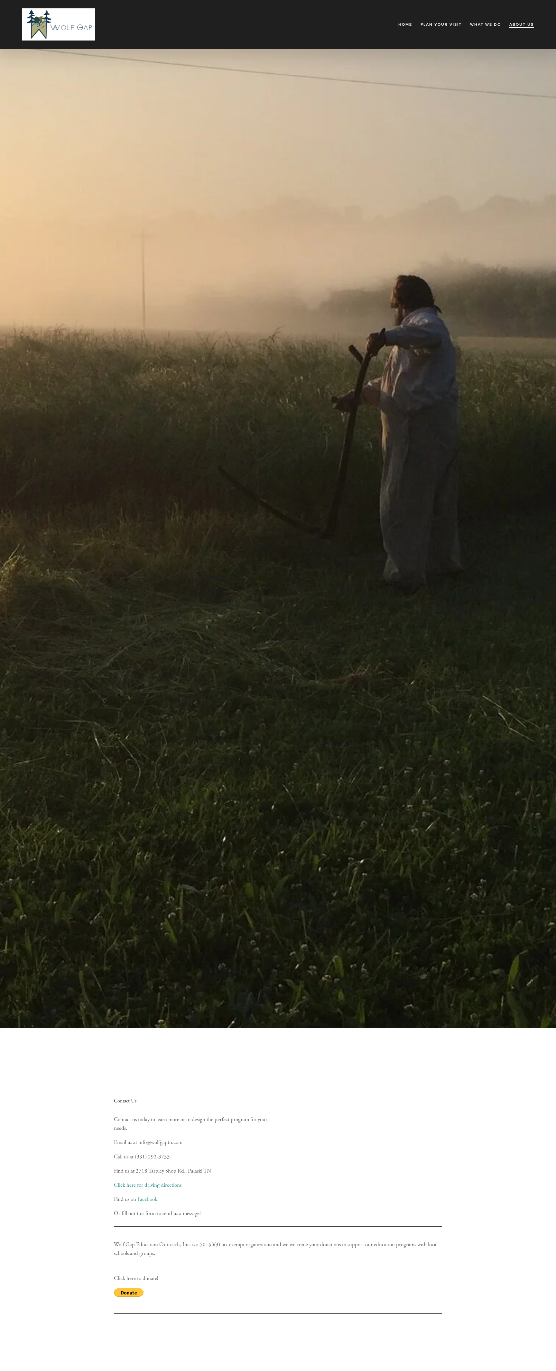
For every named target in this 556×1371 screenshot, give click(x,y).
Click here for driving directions (147, 1185)
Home (405, 24)
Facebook (147, 1199)
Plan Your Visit (441, 24)
